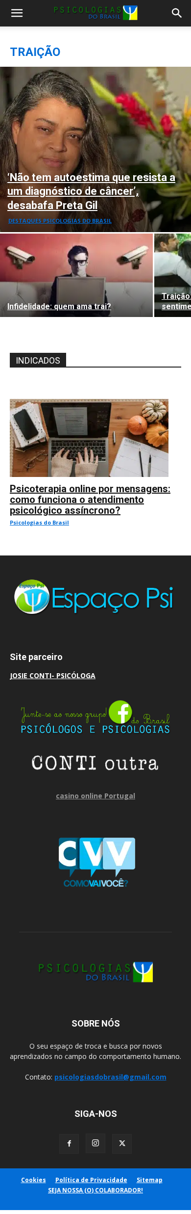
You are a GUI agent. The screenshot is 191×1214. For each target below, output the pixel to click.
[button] (16, 13)
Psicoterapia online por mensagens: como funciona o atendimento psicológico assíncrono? (90, 499)
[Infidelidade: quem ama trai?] (76, 275)
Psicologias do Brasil (39, 522)
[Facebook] (69, 1144)
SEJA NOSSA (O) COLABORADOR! (95, 1190)
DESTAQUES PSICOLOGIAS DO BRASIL (60, 220)
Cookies (33, 1180)
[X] (122, 1144)
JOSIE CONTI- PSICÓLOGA (53, 675)
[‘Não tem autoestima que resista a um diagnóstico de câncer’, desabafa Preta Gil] (95, 149)
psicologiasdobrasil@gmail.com (110, 1077)
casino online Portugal (95, 795)
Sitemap (150, 1180)
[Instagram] (95, 1143)
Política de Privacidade (91, 1180)
